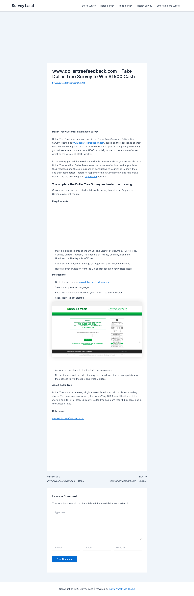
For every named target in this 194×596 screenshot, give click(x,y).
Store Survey (89, 5)
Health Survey (144, 5)
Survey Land (23, 5)
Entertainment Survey (168, 5)
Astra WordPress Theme (122, 588)
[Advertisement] (97, 42)
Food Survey (126, 5)
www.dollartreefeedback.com (88, 142)
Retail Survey (107, 5)
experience (91, 176)
